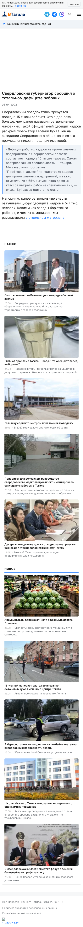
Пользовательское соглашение (21, 913)
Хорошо (74, 4)
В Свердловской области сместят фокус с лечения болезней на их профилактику (38, 870)
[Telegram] (47, 14)
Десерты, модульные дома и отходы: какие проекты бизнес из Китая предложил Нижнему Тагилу (39, 546)
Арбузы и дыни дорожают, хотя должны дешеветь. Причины (38, 621)
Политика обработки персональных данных (29, 907)
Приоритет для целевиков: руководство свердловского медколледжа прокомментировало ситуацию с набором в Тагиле (39, 482)
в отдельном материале (45, 217)
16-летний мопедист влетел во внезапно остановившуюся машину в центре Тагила (32, 687)
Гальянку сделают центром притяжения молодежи (38, 423)
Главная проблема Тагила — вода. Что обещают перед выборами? (41, 362)
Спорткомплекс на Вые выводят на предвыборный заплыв (38, 297)
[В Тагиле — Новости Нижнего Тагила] (21, 14)
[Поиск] (69, 14)
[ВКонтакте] (54, 14)
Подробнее (20, 5)
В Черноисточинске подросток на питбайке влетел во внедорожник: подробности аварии (40, 746)
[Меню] (79, 14)
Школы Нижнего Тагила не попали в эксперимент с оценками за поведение (38, 805)
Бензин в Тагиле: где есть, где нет (29, 23)
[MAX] (61, 14)
